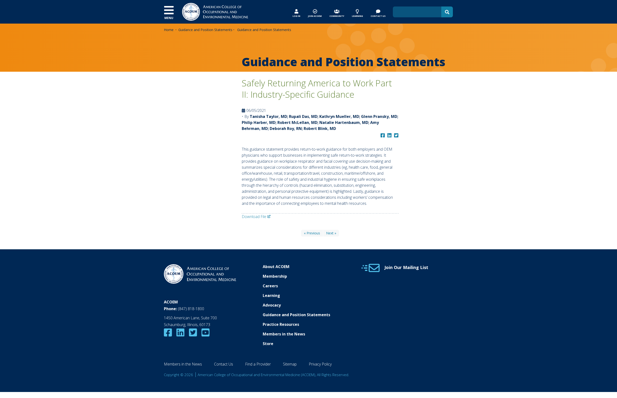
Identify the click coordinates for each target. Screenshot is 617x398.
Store (268, 343)
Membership (275, 276)
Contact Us (223, 364)
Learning (271, 295)
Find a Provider (258, 364)
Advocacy (272, 305)
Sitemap (290, 364)
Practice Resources (281, 324)
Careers (270, 286)
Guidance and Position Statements (205, 29)
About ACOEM (276, 266)
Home (169, 29)
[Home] (215, 11)
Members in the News (284, 334)
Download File (254, 216)
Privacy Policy (320, 364)
